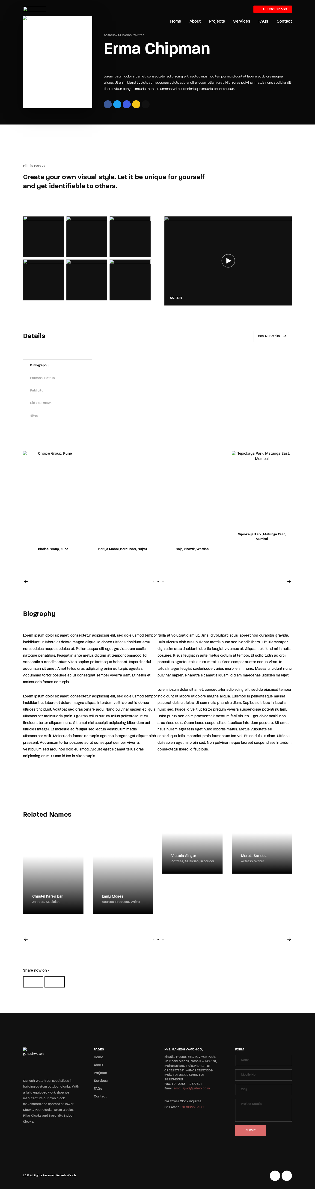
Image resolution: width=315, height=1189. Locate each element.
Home (175, 22)
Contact (284, 22)
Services (241, 22)
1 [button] (153, 581)
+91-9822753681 (192, 1107)
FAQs (263, 22)
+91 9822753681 (274, 9)
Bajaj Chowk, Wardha (192, 549)
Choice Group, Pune (53, 549)
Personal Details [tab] (42, 378)
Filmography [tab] (39, 365)
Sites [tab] (34, 416)
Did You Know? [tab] (41, 403)
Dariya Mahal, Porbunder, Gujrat (122, 549)
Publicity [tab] (36, 390)
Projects (217, 22)
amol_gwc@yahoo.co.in (192, 1088)
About (195, 22)
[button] (26, 581)
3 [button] (163, 581)
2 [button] (158, 581)
